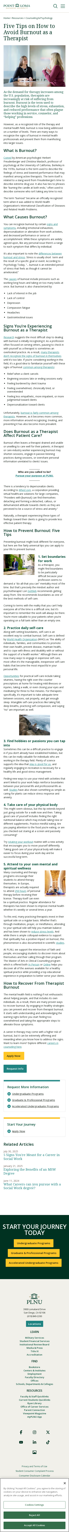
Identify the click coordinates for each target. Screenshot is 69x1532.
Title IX (35, 1351)
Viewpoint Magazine (34, 1413)
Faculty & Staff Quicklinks (34, 1396)
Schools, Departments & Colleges (34, 1384)
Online (47, 964)
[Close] (65, 1483)
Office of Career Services (34, 1406)
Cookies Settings (34, 1504)
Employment (35, 1373)
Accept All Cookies (34, 1525)
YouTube (21, 1442)
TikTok (48, 1442)
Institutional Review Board (34, 1344)
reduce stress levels (42, 931)
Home (7, 18)
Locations (34, 1324)
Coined (8, 157)
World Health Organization (22, 639)
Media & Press (35, 1347)
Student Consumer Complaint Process (35, 1471)
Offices (34, 1380)
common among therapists (38, 367)
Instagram (34, 1432)
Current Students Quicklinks (34, 1399)
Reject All (34, 1515)
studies (60, 942)
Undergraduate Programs (28, 1093)
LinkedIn (34, 1442)
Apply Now (14, 1056)
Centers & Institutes (34, 1370)
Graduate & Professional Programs (33, 1100)
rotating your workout (20, 841)
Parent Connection (34, 1410)
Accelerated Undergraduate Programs (35, 1106)
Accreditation (34, 1354)
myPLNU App (34, 1416)
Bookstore (34, 1367)
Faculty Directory (34, 1377)
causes (13, 279)
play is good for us (40, 764)
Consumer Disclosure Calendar (34, 1475)
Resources (18, 18)
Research (9, 337)
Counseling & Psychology (39, 18)
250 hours (20, 891)
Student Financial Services (35, 1341)
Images (34, 1452)
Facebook (21, 1432)
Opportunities (11, 676)
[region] (34, 1505)
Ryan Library (34, 1403)
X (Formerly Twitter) (48, 1432)
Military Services (34, 1337)
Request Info (15, 1068)
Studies (13, 789)
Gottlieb (32, 591)
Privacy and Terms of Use (34, 1466)
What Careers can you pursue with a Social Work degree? (32, 1186)
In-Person (33, 964)
